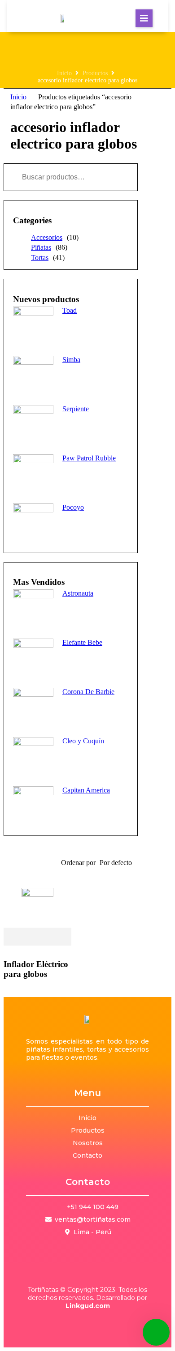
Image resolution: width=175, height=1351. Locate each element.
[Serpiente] (33, 425)
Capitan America (86, 790)
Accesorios (46, 237)
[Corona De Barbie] (33, 708)
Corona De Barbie (88, 691)
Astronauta (77, 593)
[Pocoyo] (33, 523)
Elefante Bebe (82, 642)
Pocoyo (73, 507)
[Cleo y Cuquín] (33, 757)
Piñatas (41, 247)
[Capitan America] (33, 806)
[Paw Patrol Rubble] (33, 474)
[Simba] (33, 376)
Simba (71, 359)
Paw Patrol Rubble (89, 458)
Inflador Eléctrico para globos (36, 969)
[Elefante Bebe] (33, 659)
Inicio (64, 73)
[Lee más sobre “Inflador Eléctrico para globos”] (37, 937)
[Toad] (33, 327)
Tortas (39, 257)
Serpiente (75, 409)
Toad (69, 310)
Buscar (115, 177)
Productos (95, 73)
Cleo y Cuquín (83, 741)
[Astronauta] (33, 609)
